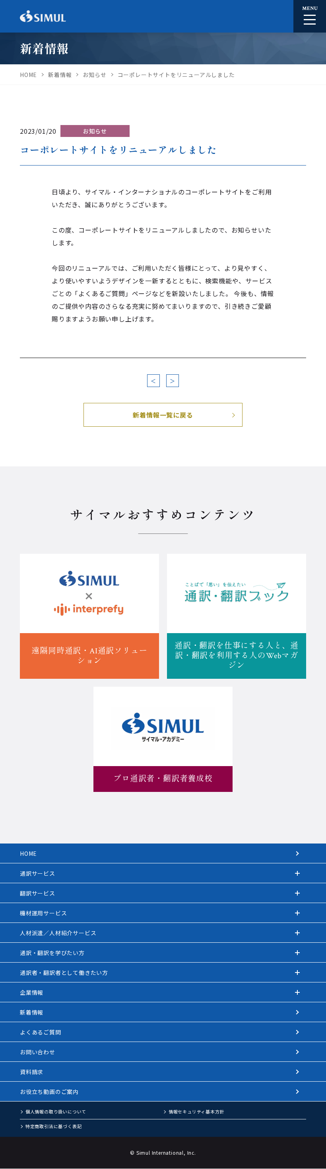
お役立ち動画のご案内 (49, 1092)
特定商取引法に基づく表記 (53, 1126)
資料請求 (31, 1072)
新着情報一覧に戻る (163, 415)
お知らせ (95, 131)
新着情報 (31, 1012)
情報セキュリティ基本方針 (197, 1111)
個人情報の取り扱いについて (55, 1111)
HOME (28, 853)
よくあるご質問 (40, 1032)
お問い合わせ (37, 1052)
